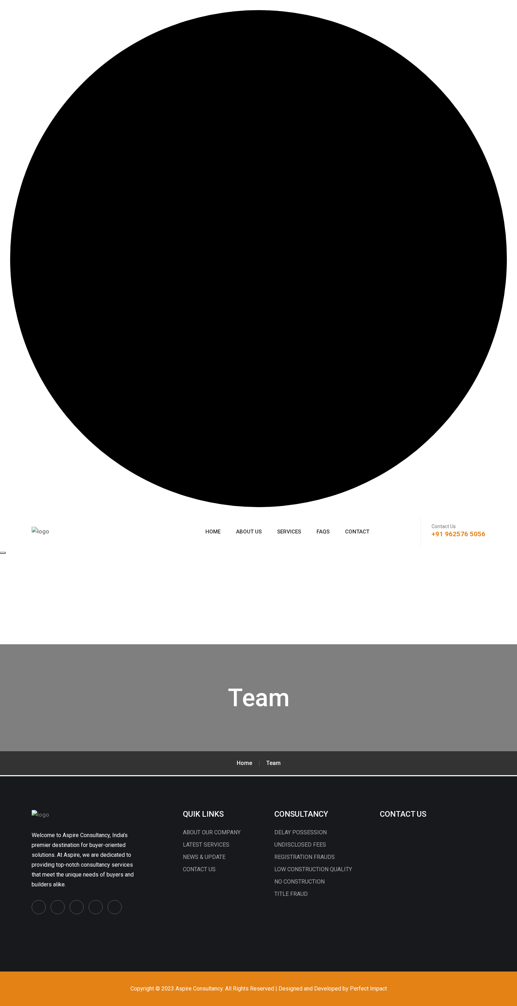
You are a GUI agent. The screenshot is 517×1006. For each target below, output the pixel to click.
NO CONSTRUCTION (299, 881)
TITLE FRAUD (291, 894)
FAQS (323, 532)
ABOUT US (249, 532)
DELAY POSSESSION (300, 832)
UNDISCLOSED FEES (300, 844)
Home (213, 532)
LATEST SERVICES (206, 844)
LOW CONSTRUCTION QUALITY (313, 869)
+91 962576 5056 (458, 534)
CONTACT (357, 532)
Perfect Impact (368, 988)
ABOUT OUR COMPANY (212, 832)
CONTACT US (199, 869)
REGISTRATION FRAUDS (304, 857)
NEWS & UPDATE (204, 857)
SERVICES (289, 532)
